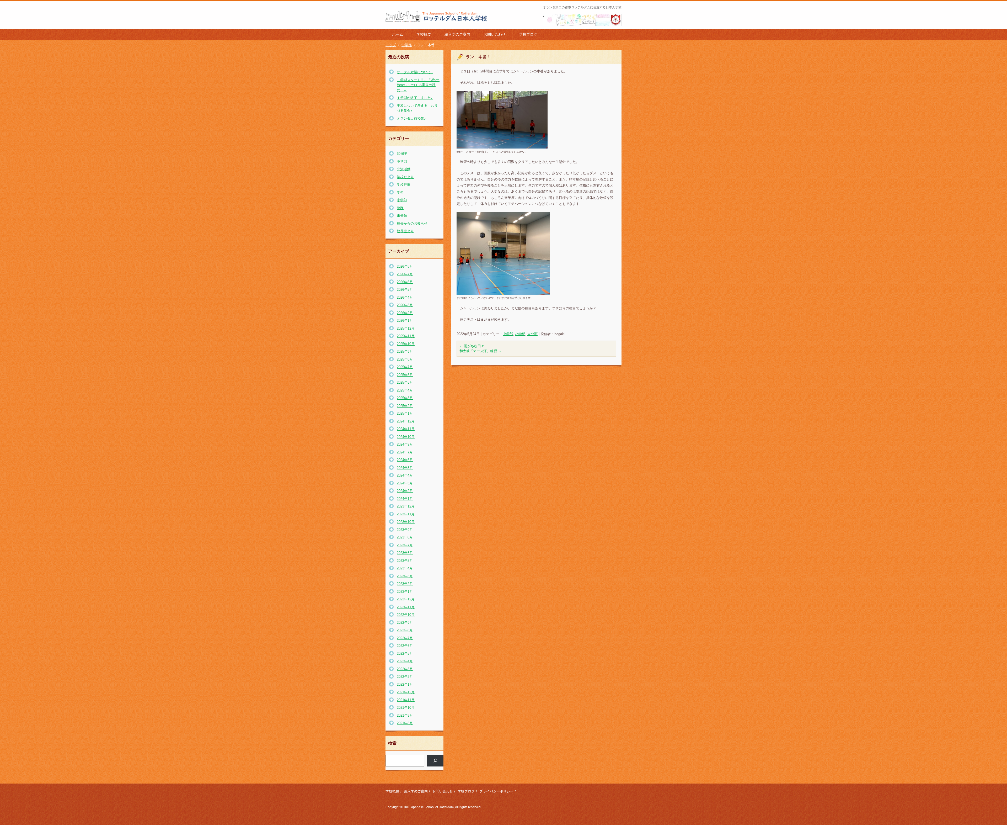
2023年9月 (405, 530)
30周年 (402, 154)
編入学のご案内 (457, 34)
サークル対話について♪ (415, 72)
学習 (400, 192)
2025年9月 (405, 351)
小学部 (520, 334)
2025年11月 (406, 336)
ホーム (397, 34)
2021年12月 (406, 692)
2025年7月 (405, 367)
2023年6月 (405, 553)
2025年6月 (405, 375)
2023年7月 (405, 545)
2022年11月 (406, 607)
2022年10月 (406, 615)
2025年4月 (405, 390)
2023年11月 (406, 514)
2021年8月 (405, 723)
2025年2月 (405, 406)
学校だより (405, 177)
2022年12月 (406, 599)
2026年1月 (405, 320)
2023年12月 (406, 506)
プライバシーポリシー (496, 791)
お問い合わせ (495, 34)
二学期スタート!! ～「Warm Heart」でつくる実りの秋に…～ (418, 85)
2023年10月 (406, 522)
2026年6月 (405, 282)
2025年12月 (406, 328)
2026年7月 (405, 274)
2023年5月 (405, 561)
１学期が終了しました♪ (415, 98)
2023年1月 (405, 592)
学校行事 (403, 185)
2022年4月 (405, 661)
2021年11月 (406, 700)
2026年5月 (405, 290)
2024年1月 (405, 499)
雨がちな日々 (471, 346)
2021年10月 (406, 708)
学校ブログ (528, 34)
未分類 (532, 334)
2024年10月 (406, 437)
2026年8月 (405, 266)
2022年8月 (405, 630)
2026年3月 (405, 305)
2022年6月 (405, 646)
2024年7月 (405, 452)
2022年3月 (405, 669)
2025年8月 (405, 359)
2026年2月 (405, 313)
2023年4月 (405, 568)
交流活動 (403, 169)
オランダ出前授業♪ (411, 118)
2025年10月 (406, 344)
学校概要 (423, 34)
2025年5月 (405, 382)
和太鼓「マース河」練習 (480, 351)
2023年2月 (405, 584)
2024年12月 (406, 421)
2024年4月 (405, 475)
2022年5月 (405, 653)
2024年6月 (405, 460)
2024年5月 (405, 468)
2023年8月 (405, 537)
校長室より (405, 231)
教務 (400, 208)
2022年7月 (405, 638)
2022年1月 (405, 684)
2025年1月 (405, 413)
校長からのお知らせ (412, 223)
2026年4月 (405, 297)
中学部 (508, 334)
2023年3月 (405, 576)
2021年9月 (405, 715)
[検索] (435, 760)
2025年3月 (405, 398)
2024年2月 (405, 491)
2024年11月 (406, 429)
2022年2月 (405, 677)
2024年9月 (405, 444)
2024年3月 (405, 483)
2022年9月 (405, 623)
